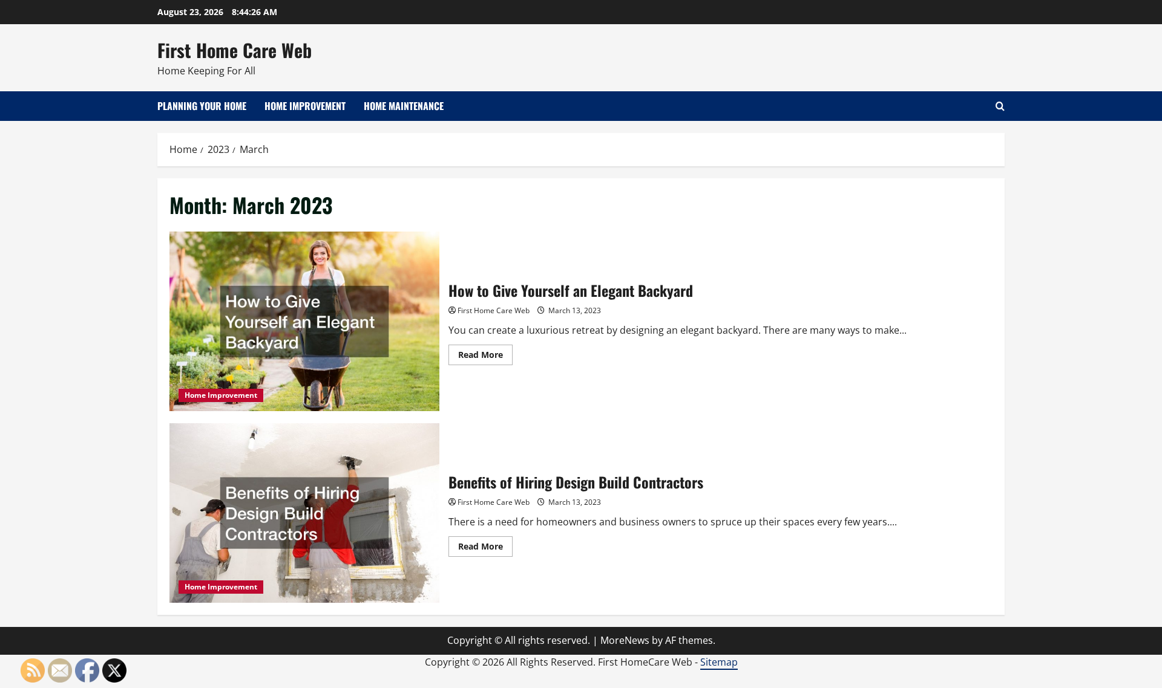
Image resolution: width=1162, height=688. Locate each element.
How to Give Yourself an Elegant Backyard (304, 321)
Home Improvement (305, 106)
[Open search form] (1000, 106)
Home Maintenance (404, 106)
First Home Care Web (234, 49)
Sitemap (719, 662)
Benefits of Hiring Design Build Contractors (304, 513)
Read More (485, 356)
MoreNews (624, 640)
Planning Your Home (201, 106)
